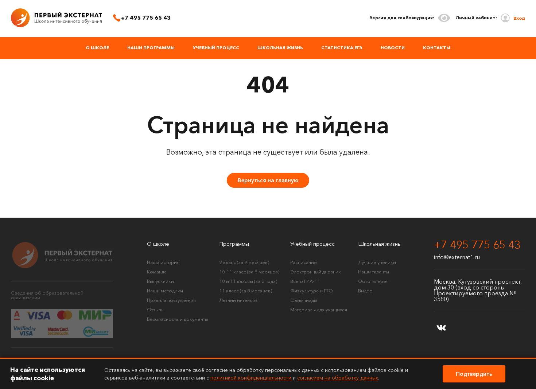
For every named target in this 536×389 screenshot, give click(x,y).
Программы (234, 243)
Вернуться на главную (268, 180)
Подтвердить (474, 373)
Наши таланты (373, 272)
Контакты (436, 47)
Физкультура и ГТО (311, 290)
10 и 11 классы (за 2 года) (248, 281)
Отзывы (155, 309)
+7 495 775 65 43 (477, 245)
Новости (393, 47)
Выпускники (160, 281)
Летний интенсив (238, 300)
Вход (519, 18)
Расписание (303, 262)
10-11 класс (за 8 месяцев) (249, 272)
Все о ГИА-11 (305, 281)
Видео (365, 290)
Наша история (163, 262)
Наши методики (165, 290)
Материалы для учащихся (318, 309)
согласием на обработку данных (337, 377)
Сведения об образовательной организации (47, 295)
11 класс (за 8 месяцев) (245, 290)
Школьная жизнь (280, 47)
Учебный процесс (216, 47)
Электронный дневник (315, 272)
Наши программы (151, 47)
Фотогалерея (373, 281)
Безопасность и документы (177, 319)
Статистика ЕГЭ (341, 47)
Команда (157, 272)
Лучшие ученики (377, 262)
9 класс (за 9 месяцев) (244, 262)
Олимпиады (303, 300)
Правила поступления (171, 300)
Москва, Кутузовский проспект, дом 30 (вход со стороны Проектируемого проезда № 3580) (478, 290)
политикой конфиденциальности (250, 377)
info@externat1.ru (457, 257)
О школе (97, 47)
